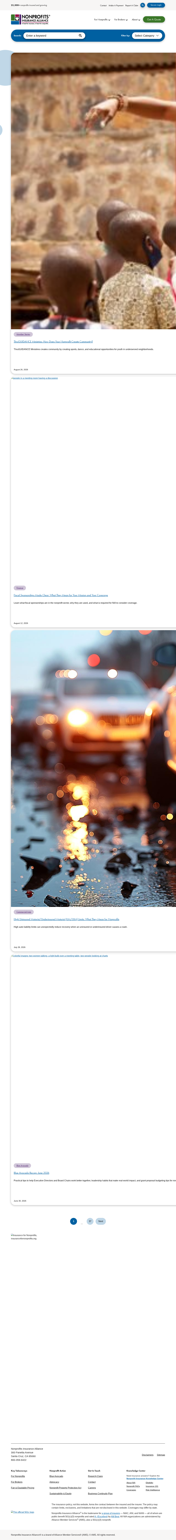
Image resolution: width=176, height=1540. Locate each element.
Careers (92, 1488)
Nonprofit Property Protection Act (65, 1488)
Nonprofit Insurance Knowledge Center (145, 1479)
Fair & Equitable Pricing (22, 1488)
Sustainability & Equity (61, 1493)
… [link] (82, 1223)
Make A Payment (116, 5)
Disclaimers (147, 1455)
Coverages (131, 1490)
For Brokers (16, 1482)
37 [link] (90, 1221)
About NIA (131, 1483)
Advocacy (54, 1482)
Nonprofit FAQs (133, 1486)
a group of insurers (111, 1513)
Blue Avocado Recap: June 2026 (31, 1173)
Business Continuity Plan (100, 1493)
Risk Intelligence (153, 1490)
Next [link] (100, 1221)
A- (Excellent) (101, 1516)
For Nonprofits (18, 1476)
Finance (19, 587)
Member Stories (23, 334)
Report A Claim (131, 5)
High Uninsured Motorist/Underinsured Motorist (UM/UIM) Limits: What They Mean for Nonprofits (66, 919)
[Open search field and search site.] (142, 5)
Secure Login (156, 4)
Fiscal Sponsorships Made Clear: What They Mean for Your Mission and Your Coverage (61, 595)
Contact (103, 5)
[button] (147, 35)
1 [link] (73, 1221)
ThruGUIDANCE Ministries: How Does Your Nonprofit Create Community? (53, 341)
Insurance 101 (152, 1486)
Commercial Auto (23, 911)
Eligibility (149, 1483)
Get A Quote (154, 19)
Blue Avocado (22, 1165)
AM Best (115, 1516)
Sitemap (161, 1455)
